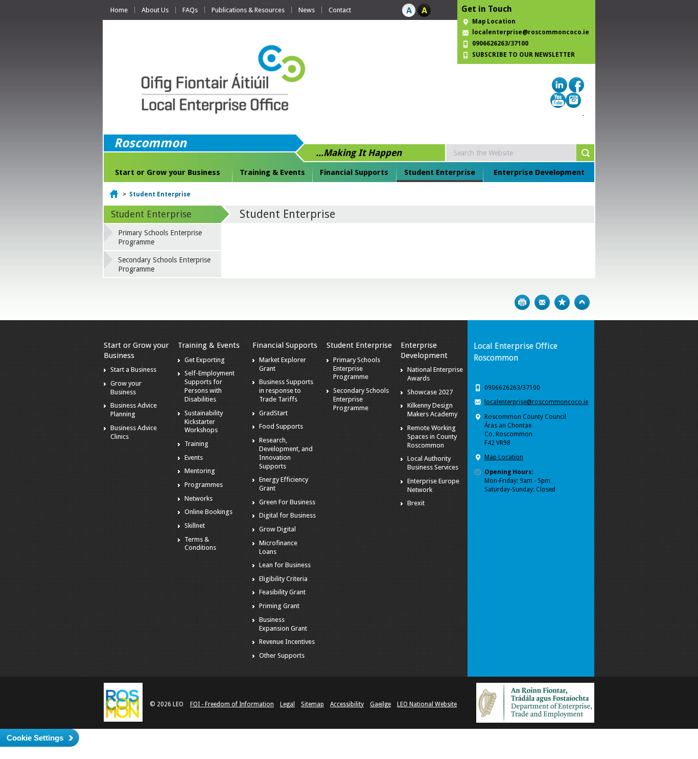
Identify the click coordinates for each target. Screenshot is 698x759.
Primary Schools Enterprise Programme (160, 237)
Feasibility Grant (282, 592)
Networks (198, 498)
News (306, 10)
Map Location (494, 21)
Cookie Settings (35, 737)
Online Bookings (208, 512)
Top (582, 302)
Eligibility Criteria (283, 579)
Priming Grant (279, 606)
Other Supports (282, 655)
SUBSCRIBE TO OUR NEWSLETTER (523, 54)
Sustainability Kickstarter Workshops (203, 421)
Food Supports (281, 426)
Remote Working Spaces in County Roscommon (432, 436)
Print (522, 302)
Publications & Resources (248, 10)
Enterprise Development (539, 172)
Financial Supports (354, 172)
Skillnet (194, 525)
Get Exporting (204, 360)
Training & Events (272, 172)
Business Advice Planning (133, 409)
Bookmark (562, 302)
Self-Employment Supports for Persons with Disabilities (209, 386)
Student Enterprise (439, 172)
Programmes (203, 484)
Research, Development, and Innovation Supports (286, 453)
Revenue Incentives (287, 641)
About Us (155, 10)
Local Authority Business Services (432, 463)
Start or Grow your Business (167, 172)
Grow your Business (126, 388)
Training (196, 444)
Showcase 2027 (430, 392)
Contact (340, 10)
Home (119, 10)
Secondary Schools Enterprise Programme (164, 264)
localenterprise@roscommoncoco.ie (536, 402)
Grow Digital (277, 529)
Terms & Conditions (200, 543)
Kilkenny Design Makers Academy (432, 409)
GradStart (273, 413)
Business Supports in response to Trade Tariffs (286, 390)
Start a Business (133, 369)
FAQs (190, 10)
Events (193, 457)
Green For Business (287, 502)
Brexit (416, 503)
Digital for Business (287, 515)
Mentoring (199, 471)
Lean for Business (285, 565)
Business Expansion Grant (283, 624)
